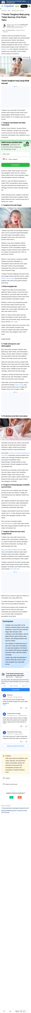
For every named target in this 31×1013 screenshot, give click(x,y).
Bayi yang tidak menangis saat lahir (12, 549)
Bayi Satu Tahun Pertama (18, 10)
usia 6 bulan (14, 321)
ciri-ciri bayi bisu (14, 569)
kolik (26, 185)
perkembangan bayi (7, 523)
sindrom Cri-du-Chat (7, 278)
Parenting (3, 10)
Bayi (9, 10)
